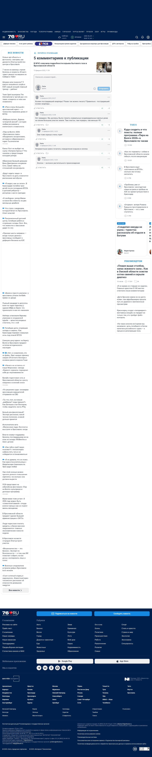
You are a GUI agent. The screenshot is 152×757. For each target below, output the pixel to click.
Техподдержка (8, 644)
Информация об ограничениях (87, 730)
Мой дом (71, 640)
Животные (41, 647)
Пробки (89, 32)
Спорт (124, 625)
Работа (98, 640)
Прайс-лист (7, 628)
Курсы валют (78, 32)
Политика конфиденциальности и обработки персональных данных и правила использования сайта (111, 744)
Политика (99, 632)
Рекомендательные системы (87, 737)
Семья (97, 651)
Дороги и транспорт (45, 640)
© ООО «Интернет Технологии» (40, 749)
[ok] (51, 668)
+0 (102, 108)
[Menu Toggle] (4, 37)
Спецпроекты (127, 644)
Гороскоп (66, 32)
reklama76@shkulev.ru (124, 724)
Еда (38, 644)
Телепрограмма (46, 32)
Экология (126, 636)
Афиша (58, 32)
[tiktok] (69, 668)
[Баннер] (43, 44)
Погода (33, 32)
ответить (40, 108)
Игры (103, 32)
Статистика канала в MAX (13, 651)
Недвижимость (9, 32)
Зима (70, 625)
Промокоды (112, 32)
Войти (44, 88)
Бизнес (40, 628)
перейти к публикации (48, 53)
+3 (102, 125)
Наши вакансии (9, 640)
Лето (70, 636)
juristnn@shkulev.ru (56, 742)
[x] (63, 668)
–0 (109, 108)
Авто (39, 625)
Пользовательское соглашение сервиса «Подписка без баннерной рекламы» (103, 740)
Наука (70, 644)
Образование (73, 651)
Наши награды (8, 636)
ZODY (97, 32)
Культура (71, 632)
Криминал (72, 628)
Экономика (126, 640)
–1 (109, 153)
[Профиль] (148, 37)
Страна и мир (127, 632)
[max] (57, 668)
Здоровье (41, 651)
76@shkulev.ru (28, 740)
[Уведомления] (142, 37)
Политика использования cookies (88, 734)
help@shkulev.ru (18, 743)
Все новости (16, 52)
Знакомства (23, 32)
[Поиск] (137, 37)
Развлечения (100, 644)
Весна (39, 632)
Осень (97, 628)
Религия (98, 647)
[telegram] (39, 668)
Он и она (98, 625)
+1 (102, 153)
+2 (102, 139)
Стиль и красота (128, 628)
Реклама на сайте (9, 625)
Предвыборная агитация (12, 647)
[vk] (45, 668)
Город (39, 636)
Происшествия (101, 636)
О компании (7, 632)
